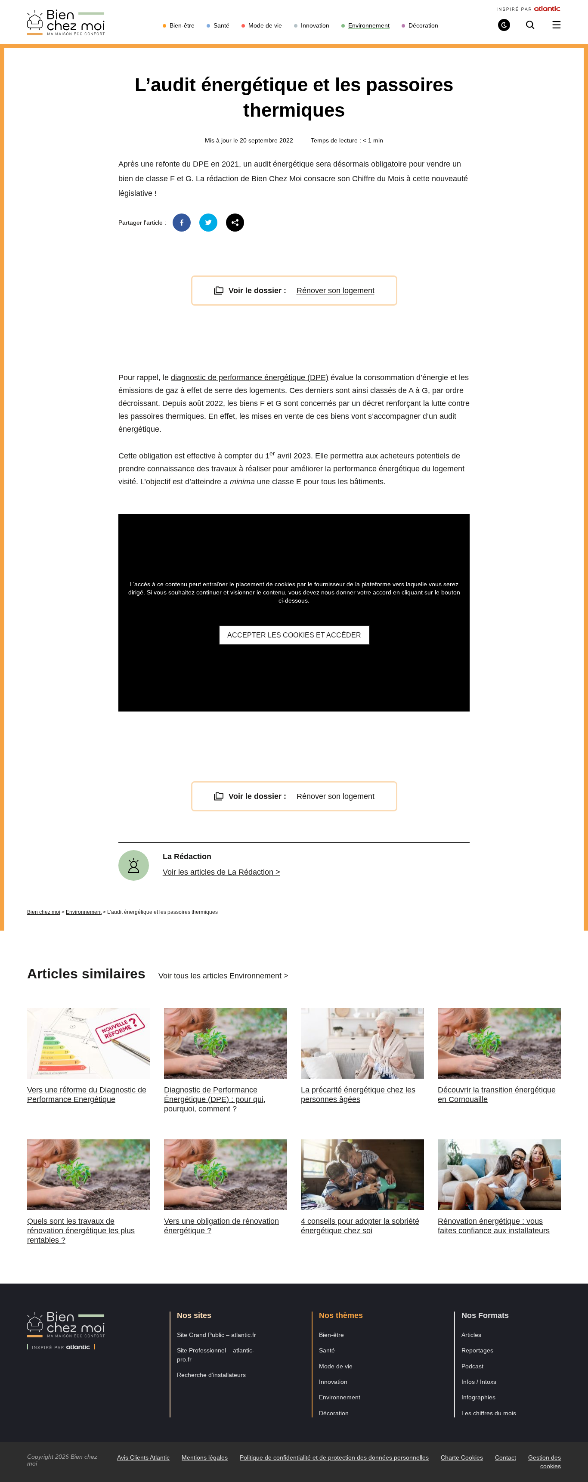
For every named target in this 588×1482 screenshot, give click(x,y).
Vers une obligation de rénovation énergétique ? (221, 1226)
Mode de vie (336, 1366)
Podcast (472, 1366)
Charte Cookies (462, 1457)
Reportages (477, 1350)
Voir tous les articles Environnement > (223, 975)
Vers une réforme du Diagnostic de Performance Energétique (86, 1095)
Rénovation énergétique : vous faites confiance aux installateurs (494, 1226)
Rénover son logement (335, 290)
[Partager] (235, 222)
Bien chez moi (43, 912)
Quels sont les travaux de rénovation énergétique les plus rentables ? (81, 1230)
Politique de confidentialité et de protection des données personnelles (334, 1457)
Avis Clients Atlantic (143, 1457)
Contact (505, 1457)
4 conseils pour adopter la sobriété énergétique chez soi (360, 1226)
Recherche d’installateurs (211, 1374)
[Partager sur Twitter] (208, 222)
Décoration (334, 1413)
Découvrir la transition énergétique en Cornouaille (497, 1095)
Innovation (333, 1381)
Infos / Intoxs (478, 1381)
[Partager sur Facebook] (182, 222)
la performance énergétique (372, 468)
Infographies (478, 1397)
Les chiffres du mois (488, 1413)
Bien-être (331, 1334)
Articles (471, 1334)
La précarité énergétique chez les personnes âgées (358, 1095)
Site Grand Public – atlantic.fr (216, 1334)
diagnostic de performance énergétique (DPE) (249, 377)
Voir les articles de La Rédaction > (221, 872)
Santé (327, 1350)
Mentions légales (205, 1457)
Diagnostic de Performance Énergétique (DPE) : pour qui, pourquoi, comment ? (215, 1099)
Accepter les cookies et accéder (294, 635)
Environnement (84, 912)
